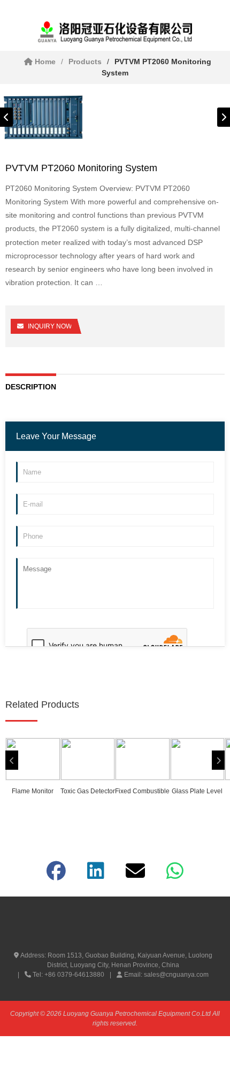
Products (85, 61)
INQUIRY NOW (50, 326)
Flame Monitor (32, 791)
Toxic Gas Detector (87, 791)
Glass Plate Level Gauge (197, 792)
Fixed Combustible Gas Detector (142, 792)
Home (44, 61)
